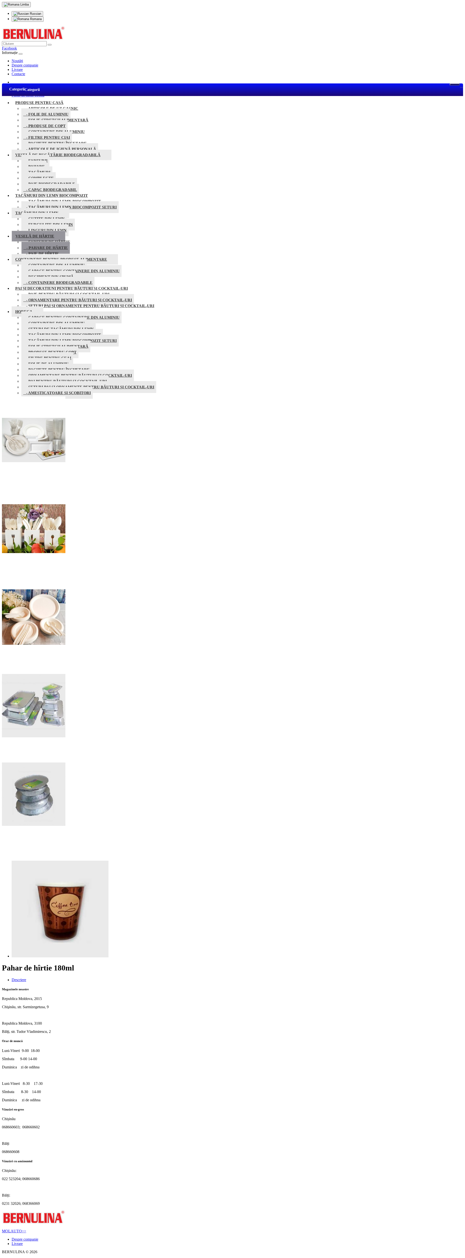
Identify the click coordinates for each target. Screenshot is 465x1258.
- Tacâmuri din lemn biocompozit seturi (70, 207)
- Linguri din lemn (45, 230)
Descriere (19, 980)
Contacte (18, 74)
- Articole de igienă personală (59, 149)
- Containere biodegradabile (58, 283)
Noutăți (17, 61)
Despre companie (25, 65)
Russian (35, 13)
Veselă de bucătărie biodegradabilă (58, 155)
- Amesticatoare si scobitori (57, 393)
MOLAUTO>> (14, 1231)
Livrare (17, 69)
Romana (35, 19)
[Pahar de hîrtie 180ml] (60, 956)
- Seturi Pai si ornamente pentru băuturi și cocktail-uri (88, 306)
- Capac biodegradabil (50, 190)
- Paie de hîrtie (41, 254)
